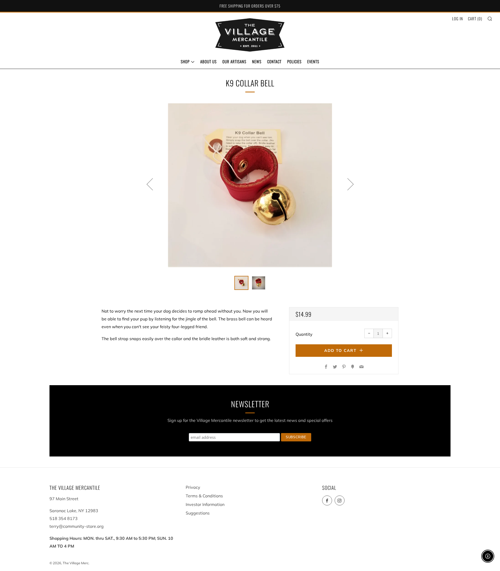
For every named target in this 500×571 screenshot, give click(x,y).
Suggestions (198, 513)
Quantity (304, 334)
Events (313, 61)
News (256, 61)
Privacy (193, 487)
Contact (274, 61)
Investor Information (205, 504)
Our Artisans (234, 61)
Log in (457, 18)
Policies (294, 61)
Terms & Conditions (204, 495)
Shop (185, 61)
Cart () (475, 18)
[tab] (241, 283)
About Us (208, 61)
